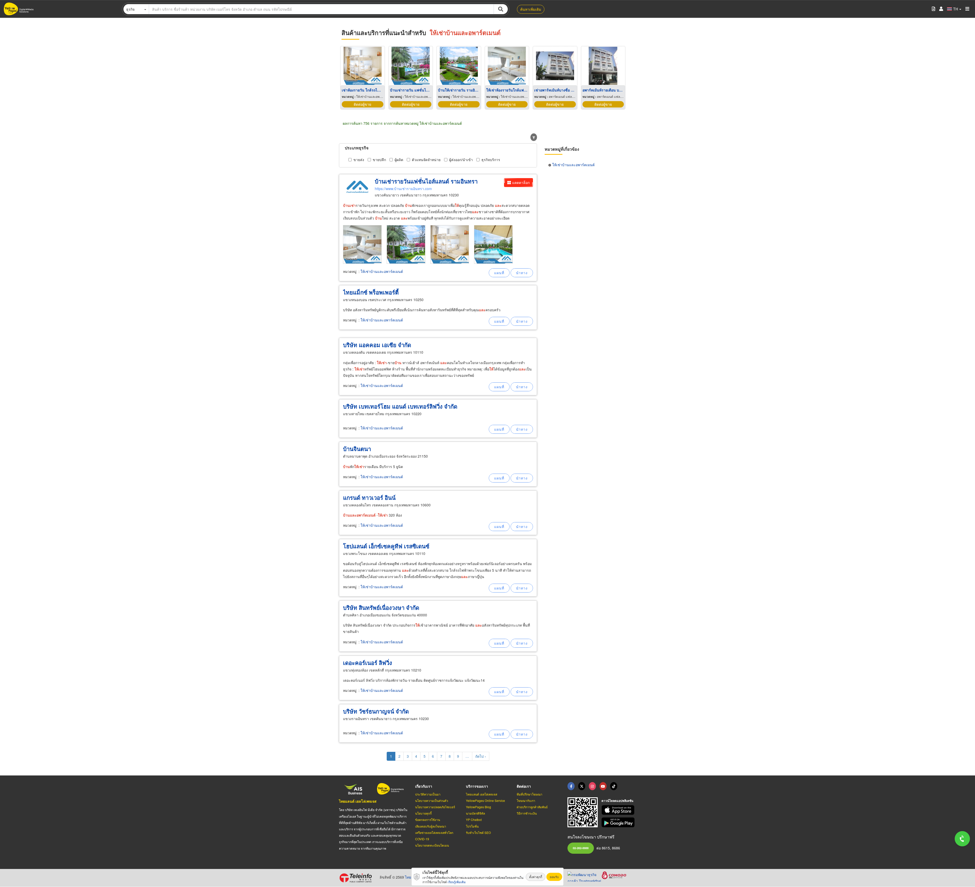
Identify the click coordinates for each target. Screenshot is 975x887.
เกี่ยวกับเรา (423, 786)
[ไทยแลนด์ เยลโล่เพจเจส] (581, 786)
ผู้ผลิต (399, 159)
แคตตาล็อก (521, 182)
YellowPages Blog (478, 807)
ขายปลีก (379, 159)
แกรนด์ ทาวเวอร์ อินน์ (369, 497)
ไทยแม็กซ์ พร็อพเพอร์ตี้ (371, 292)
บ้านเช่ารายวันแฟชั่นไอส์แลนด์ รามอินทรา (426, 181)
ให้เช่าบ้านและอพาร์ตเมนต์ (382, 271)
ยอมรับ (554, 877)
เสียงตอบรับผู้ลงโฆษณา (430, 826)
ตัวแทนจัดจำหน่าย (426, 159)
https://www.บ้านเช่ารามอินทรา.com (403, 188)
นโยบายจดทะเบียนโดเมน (432, 845)
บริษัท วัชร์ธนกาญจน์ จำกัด (376, 711)
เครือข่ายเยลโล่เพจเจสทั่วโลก (434, 832)
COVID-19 (422, 839)
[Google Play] (619, 822)
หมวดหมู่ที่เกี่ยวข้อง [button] (562, 149)
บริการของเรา (477, 786)
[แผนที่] (499, 272)
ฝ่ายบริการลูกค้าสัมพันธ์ (532, 807)
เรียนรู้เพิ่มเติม (457, 882)
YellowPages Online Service (485, 800)
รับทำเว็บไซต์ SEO (478, 832)
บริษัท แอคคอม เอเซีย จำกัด (377, 345)
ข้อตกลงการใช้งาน (427, 819)
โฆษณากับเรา (526, 800)
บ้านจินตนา (357, 449)
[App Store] (619, 810)
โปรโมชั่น (472, 826)
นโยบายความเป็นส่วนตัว (431, 800)
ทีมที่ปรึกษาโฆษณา (529, 794)
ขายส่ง (358, 159)
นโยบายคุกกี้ (423, 813)
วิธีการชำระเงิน (527, 813)
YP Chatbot (474, 819)
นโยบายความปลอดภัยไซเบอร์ (435, 807)
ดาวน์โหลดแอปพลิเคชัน (617, 800)
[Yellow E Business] (571, 786)
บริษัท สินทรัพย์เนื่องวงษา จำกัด (381, 607)
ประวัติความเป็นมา (428, 794)
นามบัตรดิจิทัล (475, 813)
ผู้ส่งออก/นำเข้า (461, 159)
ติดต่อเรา (524, 786)
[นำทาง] (522, 272)
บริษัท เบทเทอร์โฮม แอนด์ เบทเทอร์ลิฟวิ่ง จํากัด (400, 406)
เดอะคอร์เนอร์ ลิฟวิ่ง (367, 663)
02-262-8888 (581, 848)
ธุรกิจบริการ (490, 159)
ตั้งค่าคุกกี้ (535, 877)
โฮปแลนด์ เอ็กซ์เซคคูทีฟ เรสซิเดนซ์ (386, 546)
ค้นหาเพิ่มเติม (530, 9)
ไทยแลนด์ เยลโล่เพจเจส (358, 801)
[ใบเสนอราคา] (933, 9)
